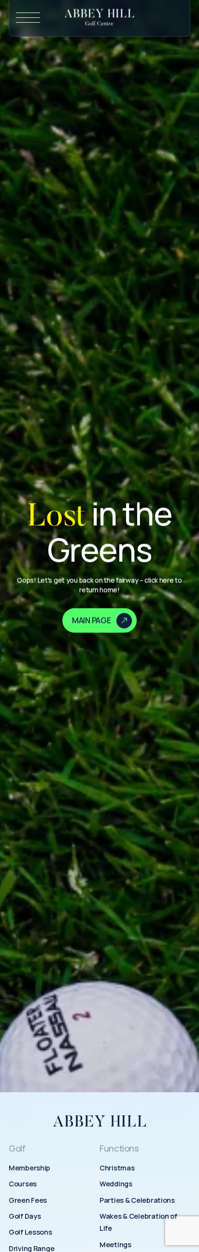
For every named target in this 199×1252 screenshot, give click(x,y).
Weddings (116, 1183)
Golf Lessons (30, 1232)
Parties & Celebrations (137, 1200)
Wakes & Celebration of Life (138, 1222)
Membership (29, 1167)
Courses (23, 1183)
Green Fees (28, 1200)
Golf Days (25, 1216)
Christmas (117, 1167)
